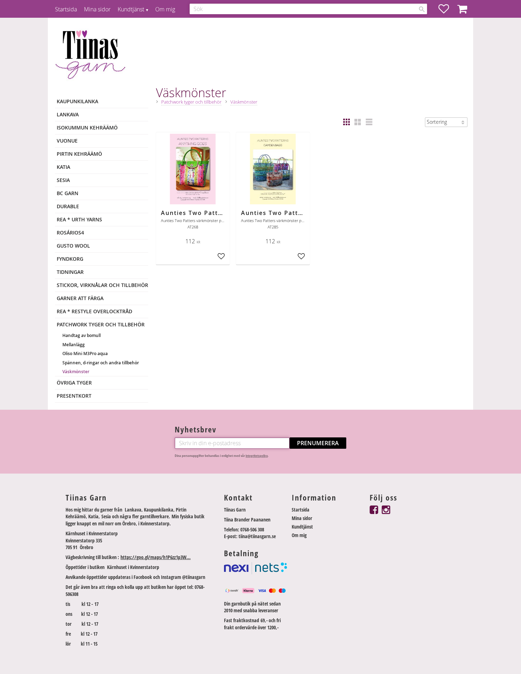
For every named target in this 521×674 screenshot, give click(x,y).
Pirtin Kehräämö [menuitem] (79, 153)
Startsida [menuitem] (66, 9)
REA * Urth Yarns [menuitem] (79, 219)
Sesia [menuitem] (63, 180)
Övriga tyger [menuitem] (74, 382)
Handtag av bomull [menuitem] (81, 335)
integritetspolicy (257, 455)
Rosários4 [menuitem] (70, 232)
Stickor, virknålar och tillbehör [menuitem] (102, 285)
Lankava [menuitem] (68, 114)
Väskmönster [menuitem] (75, 372)
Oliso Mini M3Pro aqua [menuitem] (85, 353)
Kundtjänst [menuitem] (131, 9)
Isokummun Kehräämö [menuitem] (87, 127)
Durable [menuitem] (68, 206)
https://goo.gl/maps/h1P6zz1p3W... (156, 557)
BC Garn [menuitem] (67, 193)
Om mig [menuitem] (165, 9)
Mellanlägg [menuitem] (73, 345)
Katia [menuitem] (63, 167)
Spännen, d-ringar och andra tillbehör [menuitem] (100, 363)
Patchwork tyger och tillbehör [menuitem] (101, 324)
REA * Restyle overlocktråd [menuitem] (94, 311)
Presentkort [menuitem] (74, 395)
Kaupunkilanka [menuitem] (77, 101)
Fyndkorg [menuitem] (70, 258)
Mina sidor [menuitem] (97, 9)
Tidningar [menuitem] (70, 272)
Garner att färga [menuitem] (80, 298)
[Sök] (421, 9)
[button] (447, 9)
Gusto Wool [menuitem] (73, 245)
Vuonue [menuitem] (67, 140)
